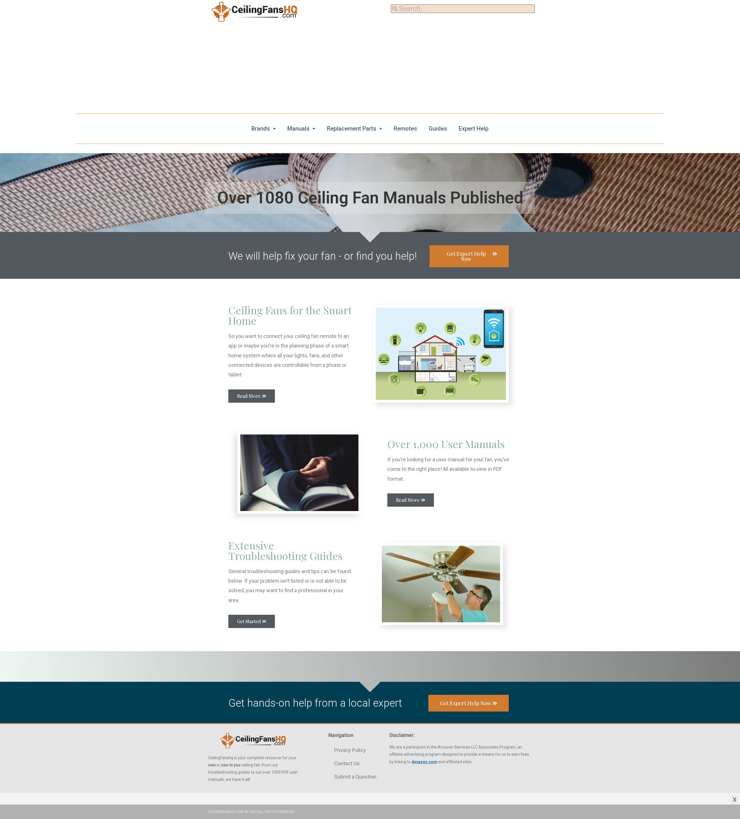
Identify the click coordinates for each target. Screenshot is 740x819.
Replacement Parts (351, 128)
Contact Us (347, 763)
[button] (469, 256)
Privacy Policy (350, 750)
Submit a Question (355, 777)
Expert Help (474, 128)
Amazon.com (424, 761)
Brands (260, 128)
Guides (438, 128)
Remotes (405, 128)
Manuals (298, 128)
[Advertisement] (370, 66)
